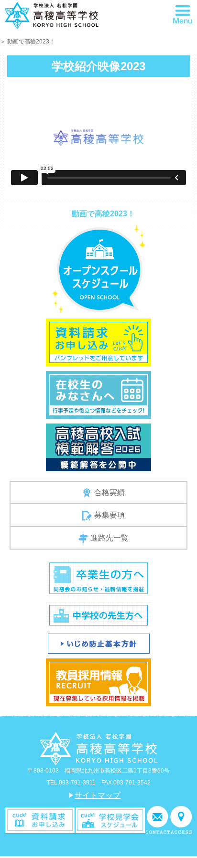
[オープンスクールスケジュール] (99, 269)
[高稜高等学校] (51, 15)
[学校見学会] (110, 820)
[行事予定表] (98, 394)
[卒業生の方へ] (98, 578)
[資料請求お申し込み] (98, 342)
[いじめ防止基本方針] (99, 643)
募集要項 (109, 515)
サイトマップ (97, 795)
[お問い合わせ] (158, 820)
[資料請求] (40, 820)
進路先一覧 (109, 538)
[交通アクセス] (181, 820)
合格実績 (109, 492)
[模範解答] (98, 447)
